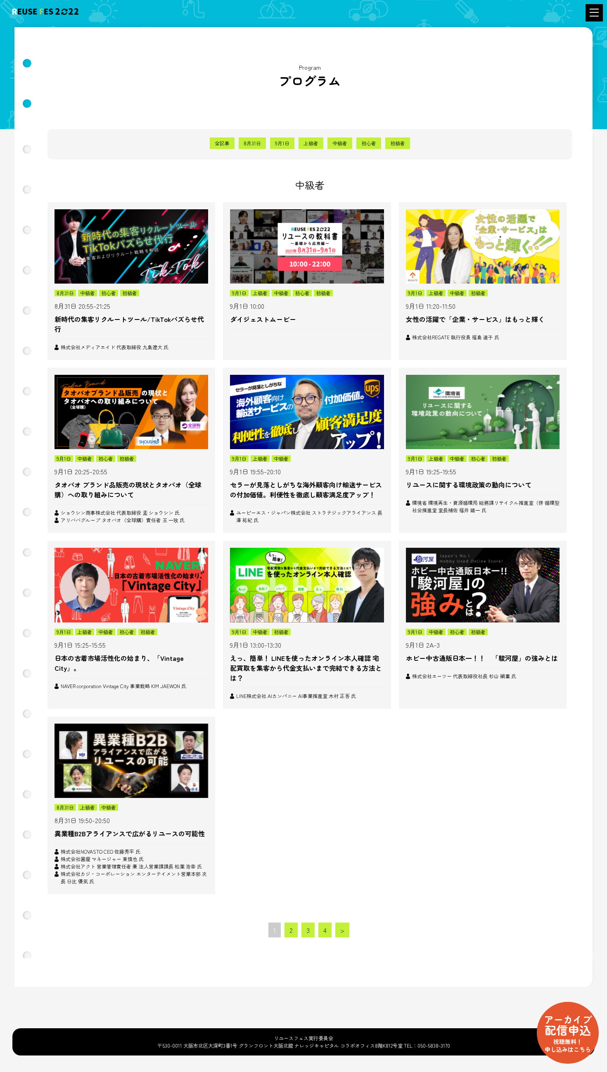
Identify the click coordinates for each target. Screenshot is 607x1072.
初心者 (368, 143)
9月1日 (282, 143)
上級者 (311, 143)
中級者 (339, 143)
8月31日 (252, 143)
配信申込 (568, 1032)
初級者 (397, 143)
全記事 (222, 143)
